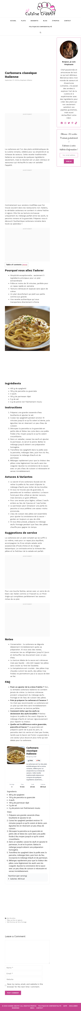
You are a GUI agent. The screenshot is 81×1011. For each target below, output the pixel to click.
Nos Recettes (11, 918)
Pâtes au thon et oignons (14, 920)
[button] (40, 32)
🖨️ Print (30, 760)
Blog (45, 20)
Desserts (34, 20)
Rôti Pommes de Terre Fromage (16, 922)
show (25, 265)
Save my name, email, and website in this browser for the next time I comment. (25, 985)
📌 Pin (38, 760)
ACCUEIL (13, 20)
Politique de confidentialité (40, 26)
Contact (39, 1008)
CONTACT (67, 20)
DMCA (32, 1008)
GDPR (65, 1006)
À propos (55, 20)
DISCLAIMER (73, 1006)
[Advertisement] (27, 51)
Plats (23, 20)
